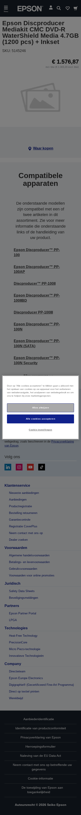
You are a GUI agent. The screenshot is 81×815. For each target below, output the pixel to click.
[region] (40, 407)
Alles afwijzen (40, 407)
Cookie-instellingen (40, 429)
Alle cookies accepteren (40, 419)
